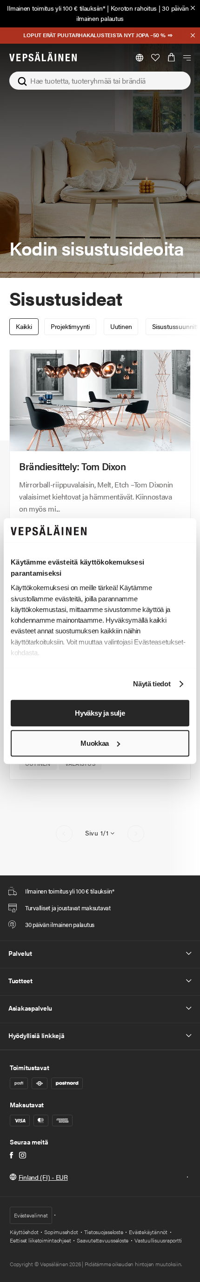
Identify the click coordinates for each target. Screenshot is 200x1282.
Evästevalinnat (31, 1215)
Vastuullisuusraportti (158, 1240)
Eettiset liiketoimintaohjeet (40, 1240)
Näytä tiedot (151, 684)
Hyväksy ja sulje (100, 713)
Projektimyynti (70, 326)
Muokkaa (94, 743)
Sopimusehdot (61, 1232)
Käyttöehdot (24, 1232)
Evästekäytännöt (148, 1232)
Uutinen (121, 326)
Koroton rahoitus (134, 8)
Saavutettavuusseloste (102, 1240)
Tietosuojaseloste (103, 1232)
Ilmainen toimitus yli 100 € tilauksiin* (56, 8)
